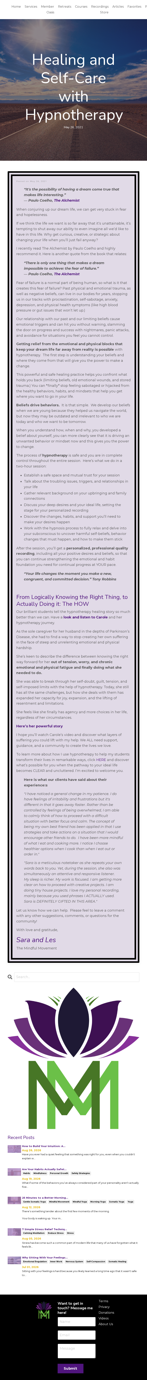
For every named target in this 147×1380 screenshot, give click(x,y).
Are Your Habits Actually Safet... (44, 1169)
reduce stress (56, 1233)
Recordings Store (100, 9)
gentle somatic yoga (34, 1202)
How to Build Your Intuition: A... (43, 1146)
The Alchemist (67, 274)
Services (31, 6)
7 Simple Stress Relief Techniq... (44, 1229)
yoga (130, 1202)
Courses (81, 6)
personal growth (59, 1173)
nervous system (74, 1261)
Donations (106, 1312)
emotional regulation (35, 1261)
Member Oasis (47, 9)
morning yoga (98, 1202)
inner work (56, 1261)
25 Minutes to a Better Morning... (45, 1197)
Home (16, 6)
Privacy (104, 1307)
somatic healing (117, 1261)
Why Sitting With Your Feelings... (45, 1257)
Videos (104, 1318)
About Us (106, 1324)
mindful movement (59, 1202)
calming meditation (33, 1233)
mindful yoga (80, 1202)
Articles (118, 6)
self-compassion (96, 1261)
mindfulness (40, 1173)
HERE (101, 760)
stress (70, 1233)
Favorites (134, 6)
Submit (70, 1368)
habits (26, 1173)
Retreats (64, 6)
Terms (103, 1301)
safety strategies (81, 1173)
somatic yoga (116, 1202)
